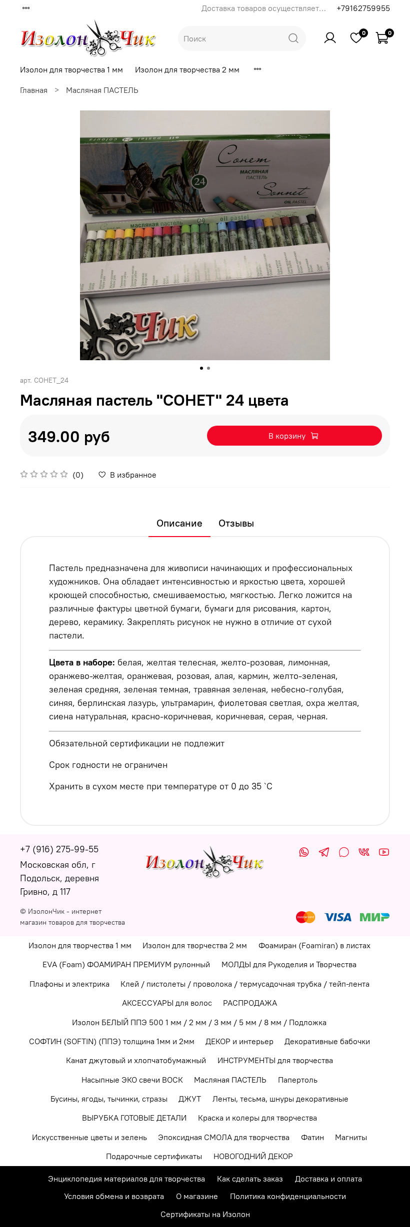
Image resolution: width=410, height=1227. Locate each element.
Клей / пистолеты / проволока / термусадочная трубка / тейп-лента (245, 984)
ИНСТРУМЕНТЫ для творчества (275, 1060)
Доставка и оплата (328, 1179)
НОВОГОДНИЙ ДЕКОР (253, 1156)
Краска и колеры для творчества (257, 1118)
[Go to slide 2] (208, 368)
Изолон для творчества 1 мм (71, 69)
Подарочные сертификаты (154, 1156)
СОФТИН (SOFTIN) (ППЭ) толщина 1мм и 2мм (111, 1041)
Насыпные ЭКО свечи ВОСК (132, 1080)
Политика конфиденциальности (288, 1196)
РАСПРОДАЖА (250, 1003)
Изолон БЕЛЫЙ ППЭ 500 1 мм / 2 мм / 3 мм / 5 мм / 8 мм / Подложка (199, 1022)
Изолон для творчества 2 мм (187, 69)
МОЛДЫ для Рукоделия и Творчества (289, 964)
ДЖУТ (189, 1099)
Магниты (351, 1137)
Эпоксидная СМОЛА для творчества (224, 1137)
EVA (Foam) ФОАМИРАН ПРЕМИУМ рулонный (126, 964)
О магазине (197, 1196)
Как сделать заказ (250, 1179)
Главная (34, 90)
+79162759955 (363, 8)
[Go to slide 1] (201, 368)
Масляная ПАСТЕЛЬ (102, 90)
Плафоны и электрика (70, 984)
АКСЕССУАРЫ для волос (167, 1003)
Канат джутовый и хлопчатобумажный (136, 1060)
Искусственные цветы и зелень (89, 1137)
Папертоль (298, 1080)
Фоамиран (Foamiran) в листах (314, 945)
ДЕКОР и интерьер (240, 1041)
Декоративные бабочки (327, 1041)
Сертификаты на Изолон (205, 1214)
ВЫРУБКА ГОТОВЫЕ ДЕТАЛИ (134, 1118)
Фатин (312, 1137)
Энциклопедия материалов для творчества (126, 1179)
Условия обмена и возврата (114, 1196)
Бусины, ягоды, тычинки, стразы (109, 1099)
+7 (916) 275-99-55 (59, 849)
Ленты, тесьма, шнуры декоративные (280, 1099)
